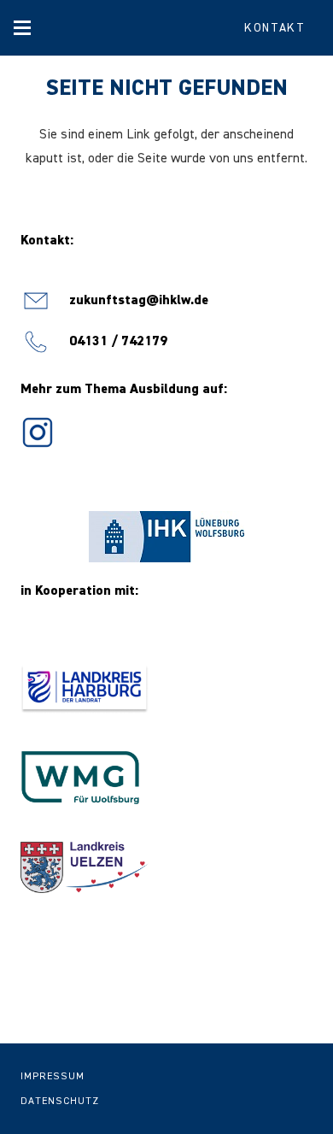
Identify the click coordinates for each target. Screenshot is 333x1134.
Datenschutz (59, 1101)
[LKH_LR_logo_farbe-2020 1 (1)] (166, 689)
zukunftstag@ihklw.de (138, 301)
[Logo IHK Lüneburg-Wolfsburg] (166, 536)
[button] (22, 28)
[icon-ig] (37, 432)
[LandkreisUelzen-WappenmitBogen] (166, 867)
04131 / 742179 (118, 342)
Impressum (52, 1077)
